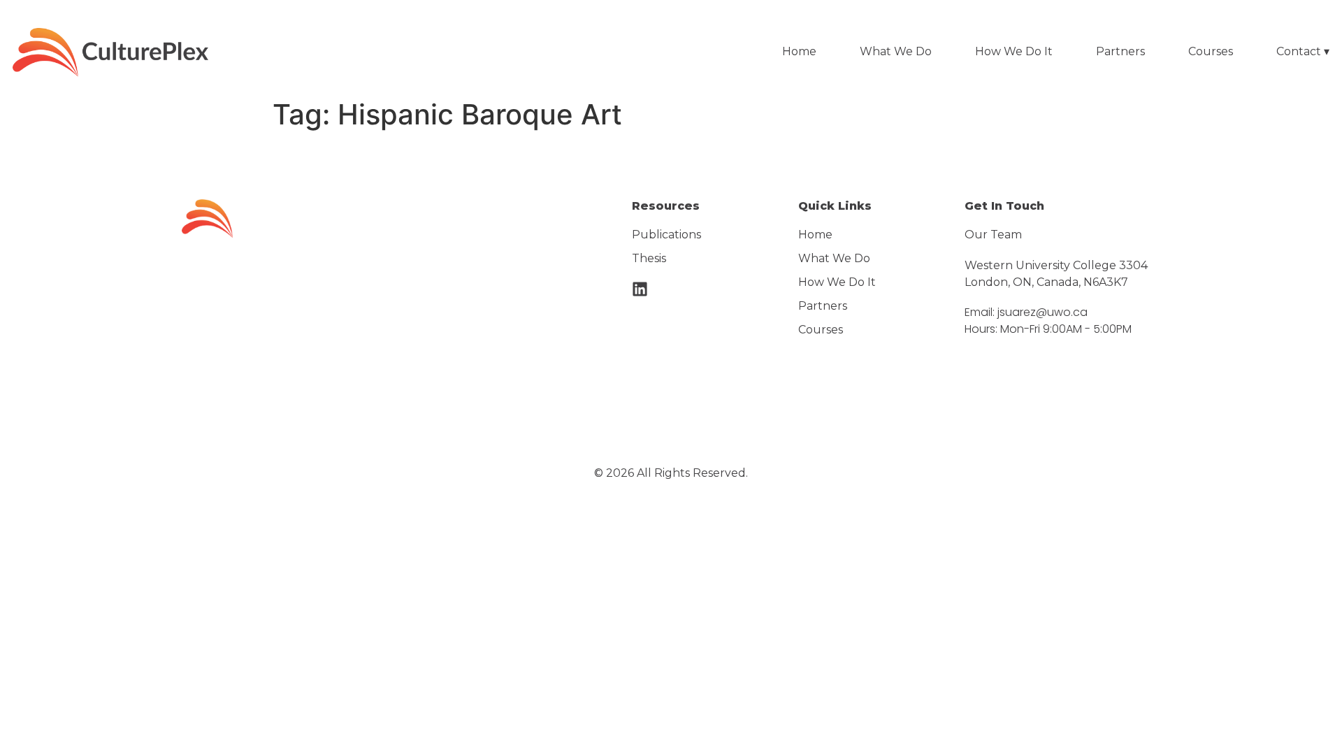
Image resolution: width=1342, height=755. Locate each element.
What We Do (896, 51)
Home (799, 51)
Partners (1120, 51)
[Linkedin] (640, 289)
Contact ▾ (1302, 51)
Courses (1210, 51)
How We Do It (1014, 51)
